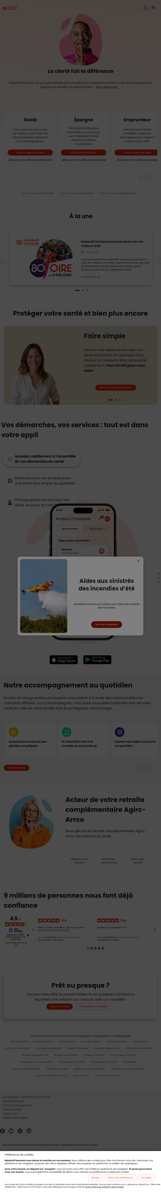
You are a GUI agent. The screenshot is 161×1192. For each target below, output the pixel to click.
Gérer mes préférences (120, 1177)
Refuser (95, 1177)
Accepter (146, 1177)
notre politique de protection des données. (104, 1187)
